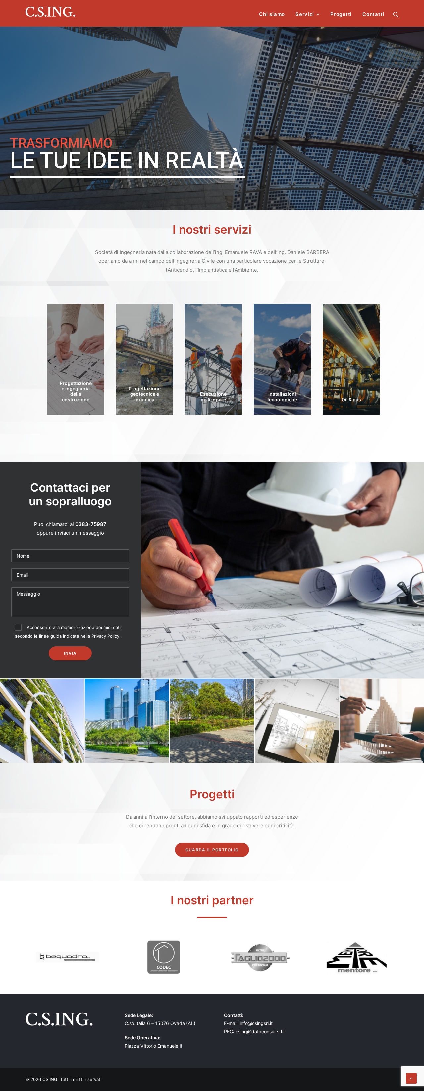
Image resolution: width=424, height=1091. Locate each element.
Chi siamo (272, 14)
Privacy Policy (105, 636)
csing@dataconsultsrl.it (261, 1031)
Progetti (341, 14)
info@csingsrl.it (256, 1023)
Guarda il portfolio (212, 849)
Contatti (373, 14)
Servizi (304, 14)
